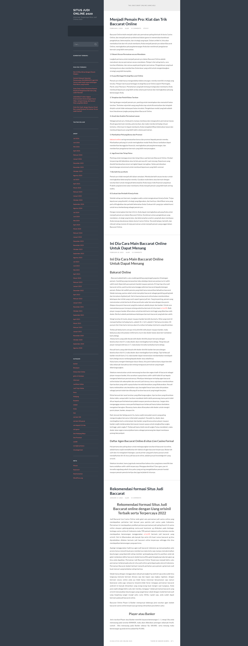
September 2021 (78, 315)
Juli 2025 (76, 179)
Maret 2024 (77, 229)
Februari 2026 (77, 155)
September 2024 (78, 204)
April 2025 (76, 184)
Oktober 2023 (77, 249)
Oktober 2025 (77, 171)
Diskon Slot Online (79, 372)
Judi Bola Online (78, 384)
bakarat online (115, 139)
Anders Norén (163, 641)
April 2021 (76, 319)
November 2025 (78, 167)
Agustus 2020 (77, 348)
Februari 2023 (77, 282)
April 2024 (76, 225)
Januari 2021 (77, 331)
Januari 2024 (77, 237)
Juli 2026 (76, 138)
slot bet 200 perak (79, 421)
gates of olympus (78, 376)
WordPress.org (78, 478)
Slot (74, 413)
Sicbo (75, 409)
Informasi (76, 380)
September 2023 (78, 253)
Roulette (76, 400)
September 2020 (78, 344)
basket (75, 364)
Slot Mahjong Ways (79, 433)
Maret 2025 (77, 188)
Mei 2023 (76, 270)
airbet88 (164, 308)
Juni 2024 (76, 216)
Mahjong (76, 396)
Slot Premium (77, 437)
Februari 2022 (77, 298)
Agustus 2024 (77, 208)
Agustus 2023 (77, 257)
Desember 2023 (78, 241)
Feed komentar (78, 474)
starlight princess (78, 446)
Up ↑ (172, 641)
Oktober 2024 (77, 200)
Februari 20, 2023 (117, 252)
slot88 (75, 442)
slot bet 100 (77, 417)
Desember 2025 (78, 163)
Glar (127, 28)
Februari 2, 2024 (116, 28)
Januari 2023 (77, 286)
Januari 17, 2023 (116, 498)
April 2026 (76, 151)
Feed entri (76, 470)
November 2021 (78, 307)
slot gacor (76, 429)
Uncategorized (78, 450)
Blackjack (76, 368)
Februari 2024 (77, 233)
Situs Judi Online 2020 (83, 11)
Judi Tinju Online (78, 388)
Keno (75, 392)
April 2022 (76, 294)
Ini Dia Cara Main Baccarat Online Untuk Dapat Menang (138, 245)
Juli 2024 (76, 212)
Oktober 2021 (77, 311)
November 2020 (78, 335)
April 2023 (76, 274)
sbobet (75, 405)
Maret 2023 (77, 278)
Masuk (75, 465)
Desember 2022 (78, 290)
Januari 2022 (77, 303)
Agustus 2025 (77, 175)
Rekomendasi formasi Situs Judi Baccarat (136, 491)
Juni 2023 (76, 266)
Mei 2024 (76, 220)
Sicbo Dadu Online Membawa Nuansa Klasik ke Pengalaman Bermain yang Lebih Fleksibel (85, 91)
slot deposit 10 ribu (79, 425)
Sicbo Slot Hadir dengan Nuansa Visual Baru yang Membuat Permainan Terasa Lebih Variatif (85, 109)
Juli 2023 (76, 262)
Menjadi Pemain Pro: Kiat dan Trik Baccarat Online (138, 21)
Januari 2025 (77, 196)
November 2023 (78, 245)
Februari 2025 (77, 192)
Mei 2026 (76, 147)
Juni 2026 (76, 142)
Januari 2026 (77, 159)
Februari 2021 (77, 327)
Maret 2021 (77, 323)
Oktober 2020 (77, 340)
